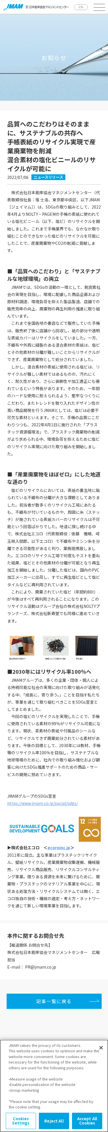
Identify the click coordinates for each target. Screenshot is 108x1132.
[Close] (101, 1047)
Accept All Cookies (87, 1121)
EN (81, 7)
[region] (54, 1086)
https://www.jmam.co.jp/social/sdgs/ (42, 803)
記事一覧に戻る (54, 1001)
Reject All (53, 1121)
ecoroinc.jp (59, 847)
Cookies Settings (20, 1121)
